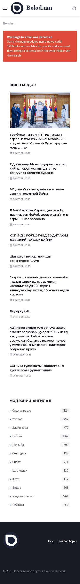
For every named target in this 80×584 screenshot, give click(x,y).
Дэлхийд (18, 445)
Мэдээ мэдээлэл (23, 496)
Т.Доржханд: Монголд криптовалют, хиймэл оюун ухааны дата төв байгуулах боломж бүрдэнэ (38, 168)
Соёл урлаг (19, 453)
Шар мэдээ (19, 470)
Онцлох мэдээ (21, 410)
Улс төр (17, 419)
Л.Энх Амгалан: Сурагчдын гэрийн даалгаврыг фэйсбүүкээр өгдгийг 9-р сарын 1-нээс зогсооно (39, 214)
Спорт (16, 462)
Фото (15, 479)
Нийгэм (17, 436)
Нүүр (51, 541)
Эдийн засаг (20, 428)
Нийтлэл (18, 505)
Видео (16, 488)
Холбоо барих (68, 541)
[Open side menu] (5, 8)
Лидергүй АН (20, 311)
